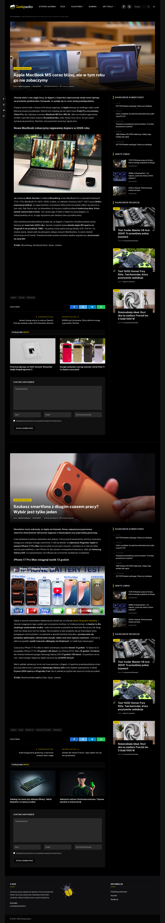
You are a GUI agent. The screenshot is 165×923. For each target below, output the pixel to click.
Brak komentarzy (52, 86)
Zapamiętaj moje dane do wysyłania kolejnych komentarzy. (38, 421)
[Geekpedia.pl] (21, 6)
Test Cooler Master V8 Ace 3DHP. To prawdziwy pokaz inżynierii (134, 233)
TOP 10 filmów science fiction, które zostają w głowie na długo (142, 161)
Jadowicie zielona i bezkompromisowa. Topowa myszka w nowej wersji (82, 800)
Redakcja (114, 899)
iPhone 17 (30, 730)
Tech (62, 7)
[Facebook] (3, 99)
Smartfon (57, 730)
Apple (13, 297)
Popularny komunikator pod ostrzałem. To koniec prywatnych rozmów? (135, 125)
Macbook (31, 297)
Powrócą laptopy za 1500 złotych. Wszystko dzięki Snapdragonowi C (31, 368)
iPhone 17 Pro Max (43, 730)
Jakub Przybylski (24, 86)
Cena (21, 730)
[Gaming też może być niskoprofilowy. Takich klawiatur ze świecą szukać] (32, 783)
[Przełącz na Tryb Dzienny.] (154, 7)
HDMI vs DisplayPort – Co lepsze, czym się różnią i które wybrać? (141, 175)
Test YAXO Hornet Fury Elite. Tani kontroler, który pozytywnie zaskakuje (133, 274)
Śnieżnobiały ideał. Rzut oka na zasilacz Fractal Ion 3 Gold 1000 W (133, 315)
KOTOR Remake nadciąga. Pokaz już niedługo (134, 106)
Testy (116, 208)
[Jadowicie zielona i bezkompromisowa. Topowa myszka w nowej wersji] (82, 783)
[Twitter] (3, 104)
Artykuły (108, 7)
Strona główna (47, 7)
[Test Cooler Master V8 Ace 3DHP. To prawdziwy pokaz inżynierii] (134, 219)
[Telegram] (3, 110)
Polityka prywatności (119, 892)
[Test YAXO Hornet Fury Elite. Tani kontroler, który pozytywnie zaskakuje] (134, 260)
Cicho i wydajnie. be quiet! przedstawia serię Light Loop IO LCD (135, 115)
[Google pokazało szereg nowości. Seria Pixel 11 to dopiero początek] (82, 351)
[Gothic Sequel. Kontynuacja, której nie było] (119, 191)
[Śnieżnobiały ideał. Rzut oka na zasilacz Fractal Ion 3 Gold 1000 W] (134, 301)
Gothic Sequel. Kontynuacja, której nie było (140, 189)
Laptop (21, 297)
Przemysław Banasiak (130, 241)
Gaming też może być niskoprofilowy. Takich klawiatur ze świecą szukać (31, 800)
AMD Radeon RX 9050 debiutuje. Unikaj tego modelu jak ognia (133, 135)
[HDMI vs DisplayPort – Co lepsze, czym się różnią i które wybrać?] (119, 176)
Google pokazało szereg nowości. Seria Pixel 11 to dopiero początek (82, 368)
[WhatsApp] (3, 116)
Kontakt (114, 896)
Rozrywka (76, 7)
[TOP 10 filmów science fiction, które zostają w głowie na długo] (119, 163)
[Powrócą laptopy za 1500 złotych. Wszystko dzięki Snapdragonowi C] (32, 351)
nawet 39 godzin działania (84, 620)
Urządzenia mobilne (22, 68)
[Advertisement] (57, 271)
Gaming (93, 7)
